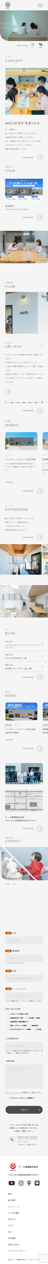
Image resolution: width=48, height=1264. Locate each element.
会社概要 (12, 1238)
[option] (24, 247)
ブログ (11, 1225)
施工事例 (12, 1200)
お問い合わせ (13, 1244)
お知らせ (12, 1219)
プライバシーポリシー (13, 1092)
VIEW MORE (28, 157)
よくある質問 (13, 1213)
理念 (10, 1193)
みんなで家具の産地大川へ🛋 (15, 656)
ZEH (10, 1232)
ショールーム (13, 1206)
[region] (26, 457)
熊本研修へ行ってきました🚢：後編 (18, 666)
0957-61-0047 (27, 1137)
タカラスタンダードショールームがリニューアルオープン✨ (22, 644)
